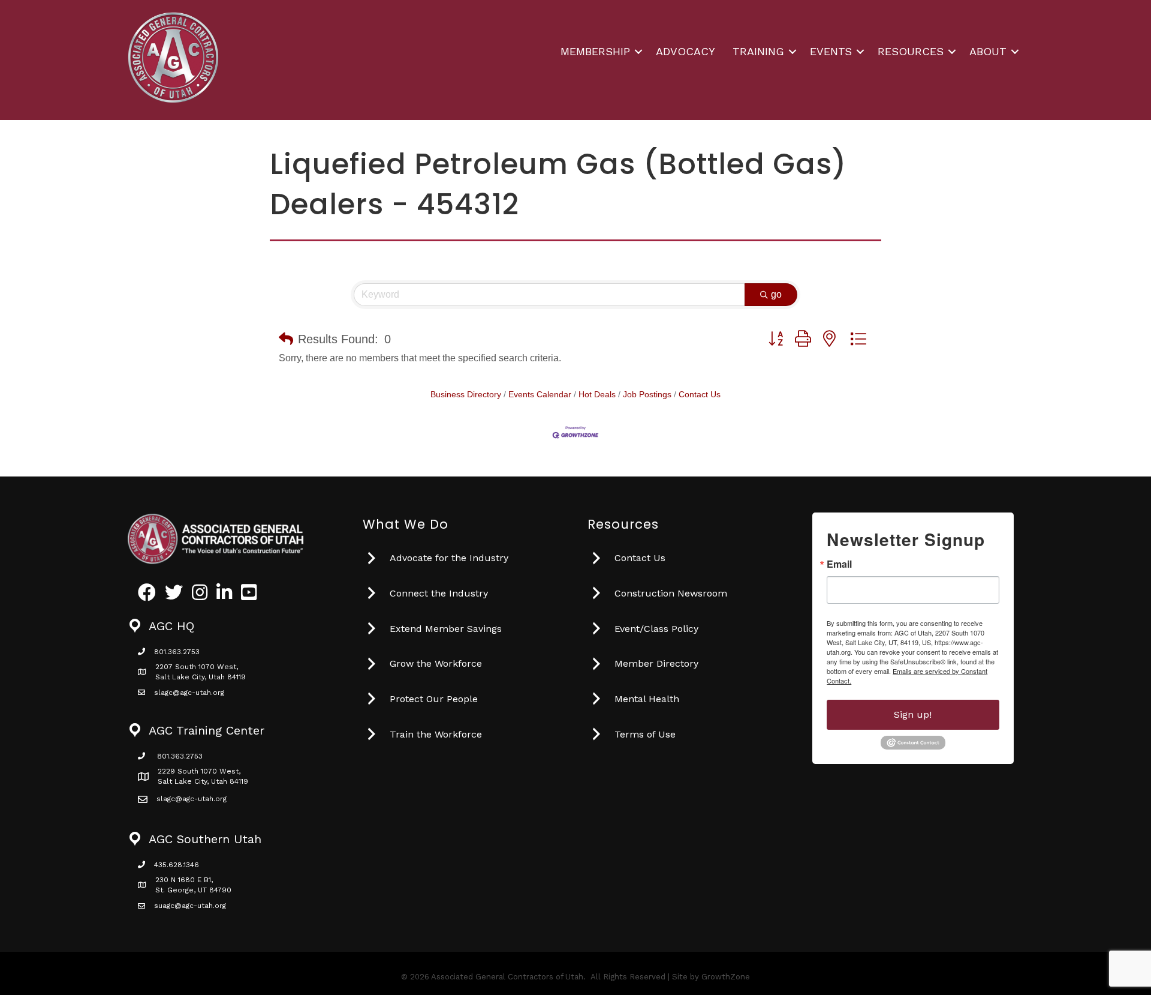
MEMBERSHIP (595, 51)
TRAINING (758, 51)
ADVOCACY (685, 51)
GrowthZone (725, 976)
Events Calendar (539, 394)
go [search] (776, 294)
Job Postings (647, 394)
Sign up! (913, 714)
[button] (286, 339)
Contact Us (700, 394)
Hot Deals (597, 394)
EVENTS (831, 51)
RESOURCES (911, 51)
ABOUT (988, 51)
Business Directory (465, 394)
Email (839, 564)
